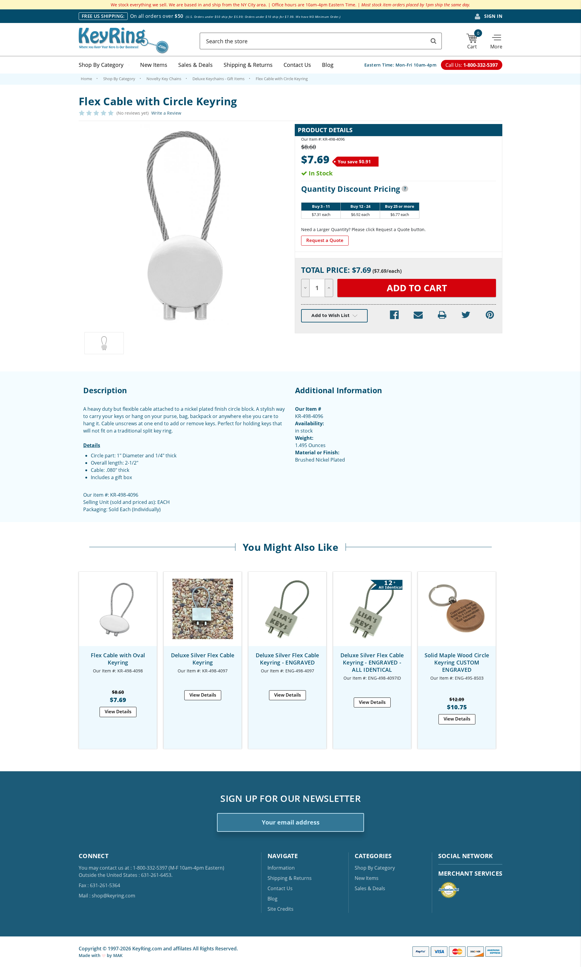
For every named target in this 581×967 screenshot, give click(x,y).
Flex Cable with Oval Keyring (118, 659)
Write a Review (166, 113)
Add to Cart (118, 614)
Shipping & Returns (248, 64)
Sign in (492, 16)
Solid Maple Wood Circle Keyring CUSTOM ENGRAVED (457, 662)
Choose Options (457, 614)
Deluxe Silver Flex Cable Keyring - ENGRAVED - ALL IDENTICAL (372, 662)
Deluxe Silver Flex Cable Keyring (203, 659)
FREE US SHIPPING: (103, 16)
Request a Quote (324, 240)
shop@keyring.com (113, 895)
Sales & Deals (195, 64)
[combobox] (321, 41)
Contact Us (297, 64)
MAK (118, 955)
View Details (118, 711)
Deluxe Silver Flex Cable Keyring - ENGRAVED (287, 659)
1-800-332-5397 (150, 867)
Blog (327, 64)
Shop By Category (101, 64)
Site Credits (281, 909)
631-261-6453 (156, 875)
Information (281, 867)
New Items (153, 64)
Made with (90, 955)
